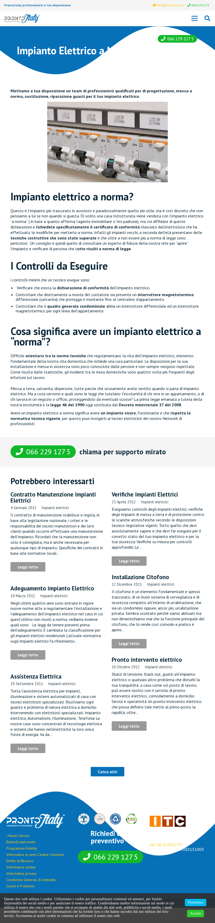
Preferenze (195, 902)
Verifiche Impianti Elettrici (145, 494)
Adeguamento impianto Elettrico (52, 588)
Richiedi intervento (20, 842)
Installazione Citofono (140, 577)
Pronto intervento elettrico (147, 659)
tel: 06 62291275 (166, 844)
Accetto (195, 913)
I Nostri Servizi (17, 835)
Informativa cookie (20, 867)
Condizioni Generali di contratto (31, 879)
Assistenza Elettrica (35, 676)
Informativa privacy (21, 873)
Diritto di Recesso (20, 860)
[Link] (22, 18)
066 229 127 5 (180, 39)
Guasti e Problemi (20, 886)
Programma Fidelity (21, 848)
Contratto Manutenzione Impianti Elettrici (53, 497)
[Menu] (194, 18)
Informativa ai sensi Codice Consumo (35, 854)
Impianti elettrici (55, 507)
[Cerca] (207, 18)
